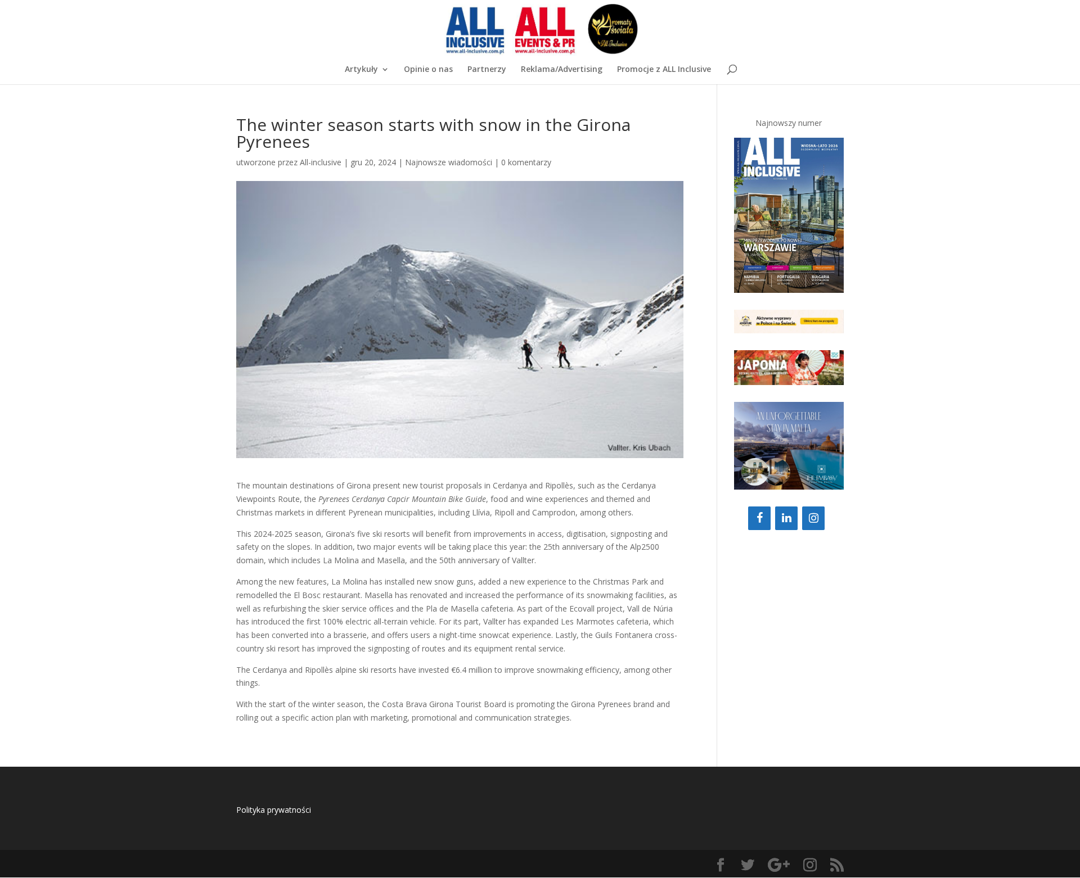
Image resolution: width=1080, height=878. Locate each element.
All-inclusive (320, 162)
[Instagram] (813, 518)
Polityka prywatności (273, 809)
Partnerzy (486, 69)
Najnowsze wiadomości (448, 162)
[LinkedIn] (786, 518)
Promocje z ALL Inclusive (664, 69)
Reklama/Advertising (561, 69)
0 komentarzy (526, 162)
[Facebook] (759, 518)
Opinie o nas (428, 69)
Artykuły (361, 69)
